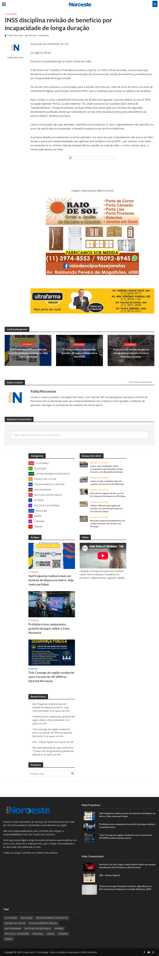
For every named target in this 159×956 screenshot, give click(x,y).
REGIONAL (33, 668)
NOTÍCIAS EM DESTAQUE (38, 928)
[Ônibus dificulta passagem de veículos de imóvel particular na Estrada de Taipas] (84, 503)
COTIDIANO (11, 13)
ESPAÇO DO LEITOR (99, 462)
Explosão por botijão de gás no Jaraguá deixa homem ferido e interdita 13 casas (131, 353)
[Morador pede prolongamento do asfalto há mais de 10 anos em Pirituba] (84, 518)
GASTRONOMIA (13, 928)
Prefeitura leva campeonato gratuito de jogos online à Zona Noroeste (79, 353)
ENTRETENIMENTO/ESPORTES (52, 917)
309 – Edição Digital (109, 875)
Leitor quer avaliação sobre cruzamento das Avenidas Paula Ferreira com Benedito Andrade (106, 469)
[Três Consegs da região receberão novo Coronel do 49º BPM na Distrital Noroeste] (51, 652)
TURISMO (63, 933)
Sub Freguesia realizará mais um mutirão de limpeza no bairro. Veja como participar (28, 353)
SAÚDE (50, 933)
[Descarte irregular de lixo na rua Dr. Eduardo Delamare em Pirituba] (84, 491)
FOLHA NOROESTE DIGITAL (43, 923)
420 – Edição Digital (42, 741)
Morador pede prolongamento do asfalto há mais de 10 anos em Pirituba (107, 523)
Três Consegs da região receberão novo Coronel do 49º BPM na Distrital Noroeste (51, 677)
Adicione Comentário (38, 35)
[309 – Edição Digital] (89, 877)
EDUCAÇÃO (26, 917)
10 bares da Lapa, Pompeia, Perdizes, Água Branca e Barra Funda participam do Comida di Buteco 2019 (125, 887)
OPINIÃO (59, 928)
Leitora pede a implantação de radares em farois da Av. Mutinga (107, 482)
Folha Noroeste (15, 35)
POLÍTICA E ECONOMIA (17, 933)
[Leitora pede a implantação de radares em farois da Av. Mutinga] (84, 479)
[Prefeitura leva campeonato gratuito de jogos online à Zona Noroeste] (51, 603)
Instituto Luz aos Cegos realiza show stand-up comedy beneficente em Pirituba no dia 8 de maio (127, 866)
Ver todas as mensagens (140, 382)
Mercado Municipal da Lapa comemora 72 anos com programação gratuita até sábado (53, 751)
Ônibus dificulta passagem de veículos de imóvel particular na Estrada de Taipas (106, 508)
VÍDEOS (8, 939)
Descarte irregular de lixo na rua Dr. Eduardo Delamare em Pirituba (107, 494)
